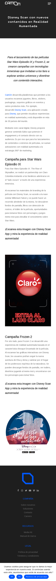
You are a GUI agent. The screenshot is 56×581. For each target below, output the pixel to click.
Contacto (28, 512)
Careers (28, 516)
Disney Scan (20, 110)
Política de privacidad (28, 552)
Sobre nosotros (28, 505)
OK (12, 577)
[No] (52, 572)
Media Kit (28, 532)
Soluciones (28, 509)
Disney (13, 114)
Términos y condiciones (28, 556)
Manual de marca (28, 536)
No (19, 577)
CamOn (8, 95)
